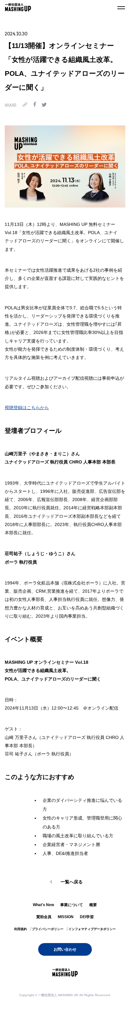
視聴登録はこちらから (27, 407)
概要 (93, 905)
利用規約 (20, 929)
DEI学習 (87, 917)
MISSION (66, 917)
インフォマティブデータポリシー (92, 929)
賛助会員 (43, 917)
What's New (43, 905)
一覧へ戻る (72, 881)
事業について (71, 905)
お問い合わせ (65, 949)
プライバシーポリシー (47, 929)
